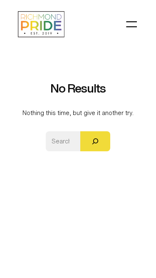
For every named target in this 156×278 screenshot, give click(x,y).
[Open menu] (131, 24)
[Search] (95, 141)
